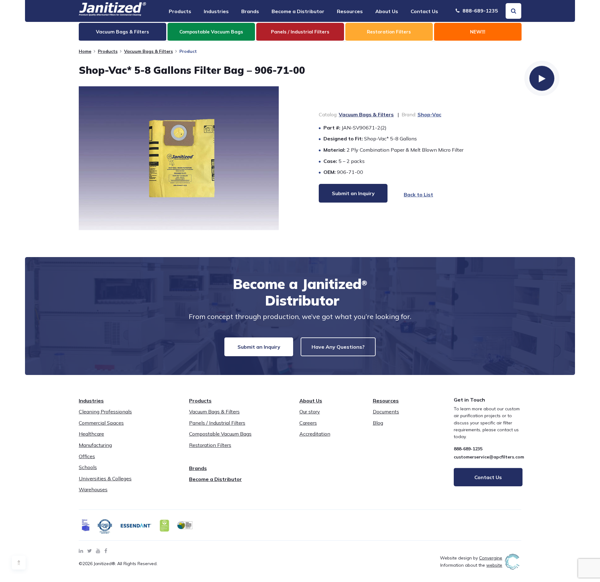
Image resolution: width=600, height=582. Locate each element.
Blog (378, 423)
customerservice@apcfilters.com (489, 457)
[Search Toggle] (513, 11)
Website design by (471, 558)
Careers (308, 423)
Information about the (471, 565)
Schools (88, 467)
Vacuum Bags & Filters (148, 51)
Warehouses (93, 489)
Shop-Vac (429, 114)
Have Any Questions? (338, 347)
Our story (309, 411)
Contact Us (424, 11)
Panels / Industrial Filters (217, 423)
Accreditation (314, 434)
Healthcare (91, 434)
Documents (386, 411)
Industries (216, 11)
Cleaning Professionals (105, 411)
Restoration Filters (210, 445)
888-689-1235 (479, 11)
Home (85, 51)
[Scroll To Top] (19, 562)
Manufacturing (95, 445)
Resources (350, 11)
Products (180, 11)
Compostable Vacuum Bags (220, 434)
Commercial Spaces (101, 423)
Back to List (418, 194)
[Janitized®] (112, 9)
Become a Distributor (298, 11)
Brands (250, 11)
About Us (386, 11)
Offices (87, 456)
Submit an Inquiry (259, 347)
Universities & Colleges (105, 478)
